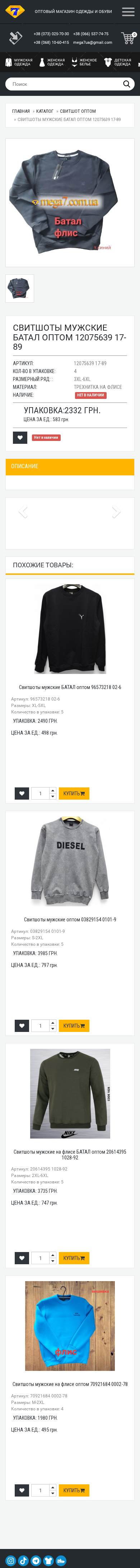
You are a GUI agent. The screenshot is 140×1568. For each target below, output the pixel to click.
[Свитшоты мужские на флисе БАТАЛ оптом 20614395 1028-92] (70, 1094)
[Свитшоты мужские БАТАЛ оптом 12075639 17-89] (70, 202)
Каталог (44, 111)
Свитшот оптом (78, 111)
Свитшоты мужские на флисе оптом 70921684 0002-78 (70, 1384)
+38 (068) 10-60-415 (52, 42)
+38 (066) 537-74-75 (91, 34)
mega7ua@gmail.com (92, 42)
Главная (21, 111)
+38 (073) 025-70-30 (52, 34)
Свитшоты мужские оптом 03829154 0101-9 (70, 919)
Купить (72, 793)
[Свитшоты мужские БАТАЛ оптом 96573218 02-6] (70, 629)
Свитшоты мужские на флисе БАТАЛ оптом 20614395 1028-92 (70, 1154)
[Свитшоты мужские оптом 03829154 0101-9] (70, 861)
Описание (24, 466)
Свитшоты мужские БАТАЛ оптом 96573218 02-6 (70, 687)
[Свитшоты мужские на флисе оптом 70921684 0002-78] (70, 1326)
